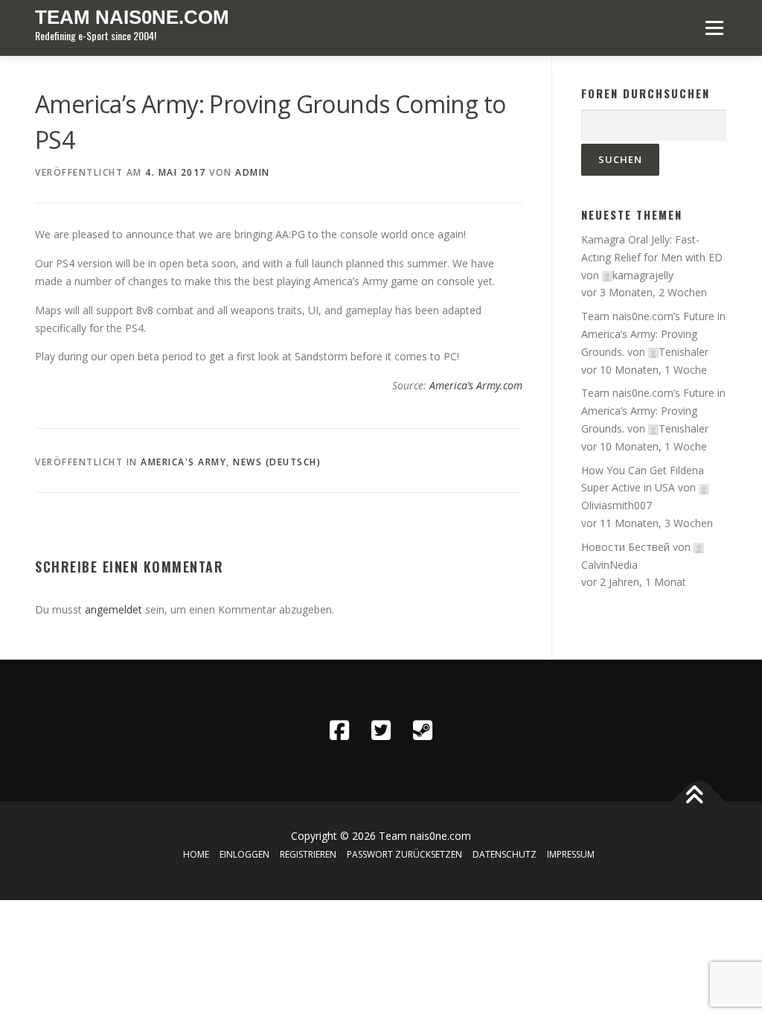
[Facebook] (339, 730)
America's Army (183, 462)
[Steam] (423, 730)
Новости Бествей (625, 547)
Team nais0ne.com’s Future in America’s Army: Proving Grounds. (653, 334)
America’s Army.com (475, 385)
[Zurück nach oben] (699, 801)
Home (196, 854)
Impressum (571, 854)
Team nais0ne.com (132, 17)
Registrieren (308, 854)
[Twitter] (381, 730)
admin (252, 172)
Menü (714, 28)
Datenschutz (505, 854)
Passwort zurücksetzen (404, 854)
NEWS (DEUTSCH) (277, 462)
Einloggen (244, 854)
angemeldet (113, 609)
